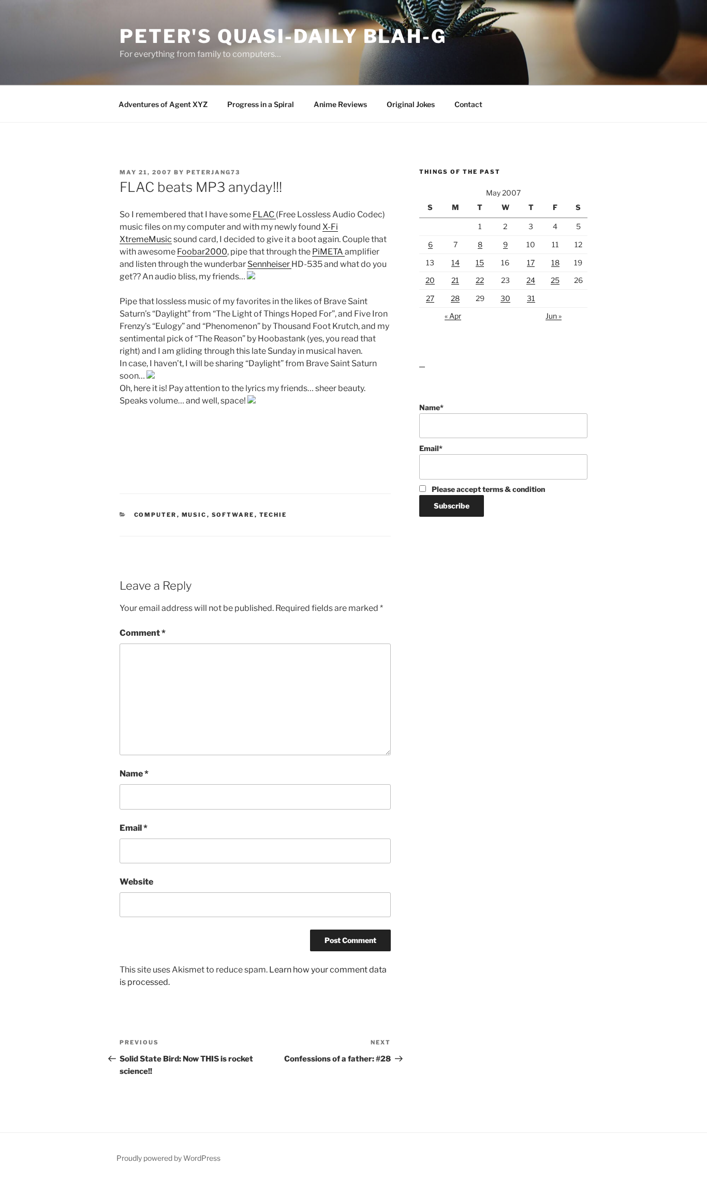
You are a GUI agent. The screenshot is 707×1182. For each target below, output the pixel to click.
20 (430, 280)
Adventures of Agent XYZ (163, 104)
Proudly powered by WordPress (168, 1158)
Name (134, 774)
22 (480, 280)
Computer (155, 514)
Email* (431, 448)
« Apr (453, 315)
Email (134, 828)
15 (480, 262)
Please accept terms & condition (487, 489)
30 (505, 298)
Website (136, 882)
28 (455, 298)
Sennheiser (269, 264)
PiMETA (328, 252)
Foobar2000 (202, 252)
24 (530, 280)
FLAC (264, 214)
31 (531, 298)
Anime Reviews (340, 104)
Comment (143, 633)
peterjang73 (213, 172)
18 (555, 262)
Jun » (554, 315)
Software (233, 514)
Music (194, 514)
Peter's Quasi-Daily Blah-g (283, 36)
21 (455, 280)
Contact (468, 104)
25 (555, 280)
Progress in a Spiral (260, 104)
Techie (273, 514)
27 (430, 298)
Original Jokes (411, 104)
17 (531, 262)
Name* (431, 407)
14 (455, 262)
